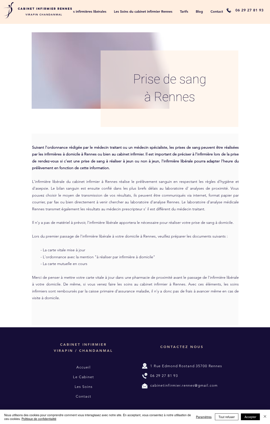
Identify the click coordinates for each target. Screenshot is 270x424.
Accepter (250, 417)
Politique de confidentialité (39, 419)
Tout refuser (227, 417)
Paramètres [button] (204, 417)
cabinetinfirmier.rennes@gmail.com (184, 385)
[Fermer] (264, 417)
